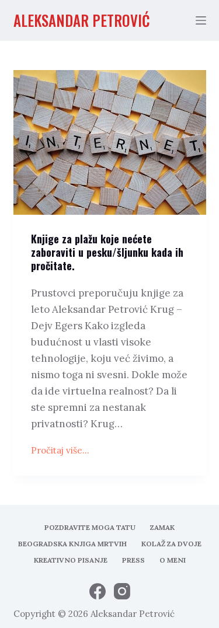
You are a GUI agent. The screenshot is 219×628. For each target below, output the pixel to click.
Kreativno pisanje (70, 560)
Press (133, 560)
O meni (172, 560)
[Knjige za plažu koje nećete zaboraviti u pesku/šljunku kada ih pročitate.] (109, 142)
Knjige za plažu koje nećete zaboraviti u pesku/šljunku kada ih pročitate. (107, 252)
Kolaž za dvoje (171, 543)
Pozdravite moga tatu (89, 527)
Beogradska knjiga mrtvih (72, 543)
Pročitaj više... (60, 451)
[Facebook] (97, 591)
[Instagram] (122, 591)
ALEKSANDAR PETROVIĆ (81, 20)
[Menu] (201, 20)
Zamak (162, 527)
